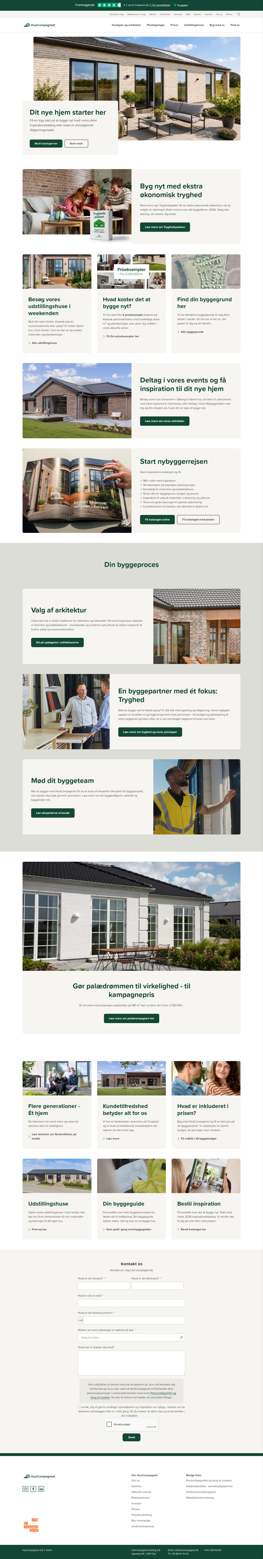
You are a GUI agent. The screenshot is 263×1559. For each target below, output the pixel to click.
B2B (188, 14)
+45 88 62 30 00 (180, 1553)
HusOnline (165, 14)
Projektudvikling (142, 1515)
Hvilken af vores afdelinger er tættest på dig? (106, 1330)
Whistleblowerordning (200, 1498)
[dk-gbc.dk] (31, 1524)
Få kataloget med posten (198, 519)
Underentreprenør (143, 1526)
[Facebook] (33, 1489)
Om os (219, 14)
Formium (178, 14)
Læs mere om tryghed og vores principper (150, 732)
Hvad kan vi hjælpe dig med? (96, 1347)
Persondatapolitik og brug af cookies (209, 1480)
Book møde (76, 143)
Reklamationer (141, 1498)
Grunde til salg (117, 14)
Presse (229, 14)
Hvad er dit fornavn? (90, 1278)
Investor (209, 14)
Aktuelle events (141, 1492)
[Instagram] (25, 1489)
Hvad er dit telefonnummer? (95, 1313)
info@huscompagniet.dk (186, 1550)
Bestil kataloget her (46, 143)
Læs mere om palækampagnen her (131, 1018)
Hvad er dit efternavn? (145, 1278)
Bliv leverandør (141, 1520)
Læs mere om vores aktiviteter (164, 421)
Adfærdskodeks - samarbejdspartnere (209, 1486)
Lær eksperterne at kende (53, 813)
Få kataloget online (157, 519)
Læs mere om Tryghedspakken (165, 227)
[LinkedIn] (41, 1489)
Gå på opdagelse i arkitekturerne (57, 642)
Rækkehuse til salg (136, 14)
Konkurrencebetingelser (201, 1492)
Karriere (197, 14)
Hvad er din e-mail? (90, 1295)
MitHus (152, 14)
